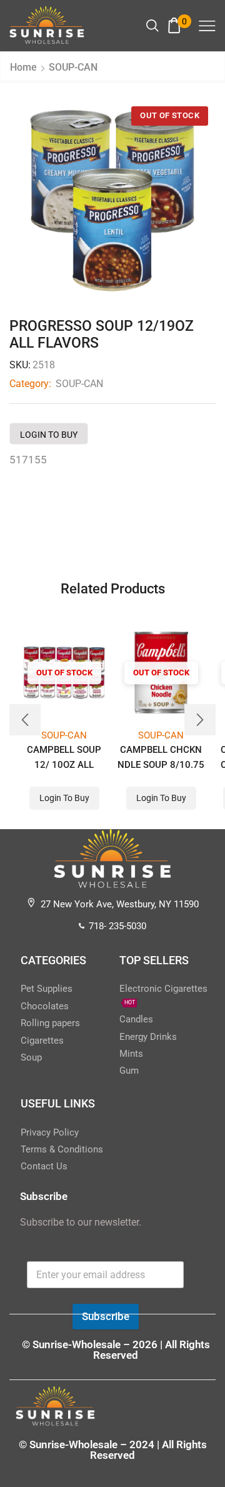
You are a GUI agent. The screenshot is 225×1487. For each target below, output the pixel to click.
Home (23, 67)
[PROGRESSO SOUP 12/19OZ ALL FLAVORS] (112, 202)
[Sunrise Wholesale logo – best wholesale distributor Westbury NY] (46, 25)
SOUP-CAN (73, 67)
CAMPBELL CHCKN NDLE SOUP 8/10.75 (161, 757)
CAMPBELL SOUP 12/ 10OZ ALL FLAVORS (64, 764)
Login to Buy (49, 435)
